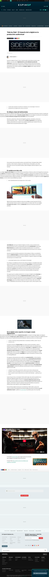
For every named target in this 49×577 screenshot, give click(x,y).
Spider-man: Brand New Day (12, 543)
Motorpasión (30, 558)
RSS (36, 545)
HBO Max (19, 540)
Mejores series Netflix (38, 530)
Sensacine (16, 558)
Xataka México (4, 570)
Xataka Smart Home (4, 562)
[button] (13, 56)
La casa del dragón (5, 542)
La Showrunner (35, 469)
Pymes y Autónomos (43, 560)
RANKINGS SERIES (29, 9)
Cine (31, 469)
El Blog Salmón (43, 558)
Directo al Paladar (24, 558)
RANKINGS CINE (21, 9)
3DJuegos (10, 558)
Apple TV (3, 540)
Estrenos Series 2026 (31, 530)
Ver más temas (4, 546)
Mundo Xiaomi (4, 564)
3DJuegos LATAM (11, 570)
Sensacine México (17, 570)
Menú (4, 6)
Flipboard (43, 9)
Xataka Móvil (4, 560)
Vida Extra (10, 560)
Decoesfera (36, 560)
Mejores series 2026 (13, 530)
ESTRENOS (9, 9)
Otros (23, 469)
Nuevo (45, 6)
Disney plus (19, 537)
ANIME (17, 9)
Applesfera (3, 561)
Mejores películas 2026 (20, 530)
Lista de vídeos (15, 456)
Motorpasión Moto (30, 560)
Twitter (47, 9)
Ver (25, 495)
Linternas (19, 542)
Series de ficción (4, 537)
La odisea (11, 540)
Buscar (45, 550)
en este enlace (23, 389)
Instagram (40, 9)
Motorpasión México (31, 570)
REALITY (13, 9)
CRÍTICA (4, 9)
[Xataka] (1, 1)
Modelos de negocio (14, 469)
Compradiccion (37, 561)
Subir (44, 554)
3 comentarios (10, 38)
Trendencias (36, 558)
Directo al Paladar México (24, 570)
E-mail (18, 38)
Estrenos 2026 (26, 530)
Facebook (42, 9)
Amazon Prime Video (13, 537)
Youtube (45, 9)
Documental (27, 469)
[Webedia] (5, 554)
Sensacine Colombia (18, 571)
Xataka (3, 558)
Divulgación (19, 469)
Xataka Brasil (4, 571)
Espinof (24, 5)
